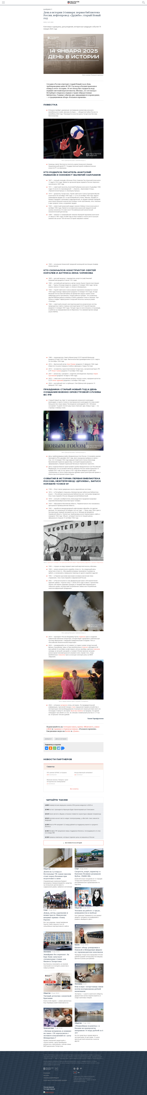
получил (85, 647)
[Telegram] (58, 748)
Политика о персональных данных (55, 1080)
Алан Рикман (71, 364)
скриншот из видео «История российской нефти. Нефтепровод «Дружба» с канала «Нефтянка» (75, 562)
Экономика (47, 952)
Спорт (46, 910)
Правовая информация (51, 1078)
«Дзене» (75, 731)
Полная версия (49, 1087)
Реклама (46, 1075)
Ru (75, 1072)
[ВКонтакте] (46, 748)
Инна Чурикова (57, 380)
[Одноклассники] (50, 748)
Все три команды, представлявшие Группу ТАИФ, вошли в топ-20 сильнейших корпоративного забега (56, 919)
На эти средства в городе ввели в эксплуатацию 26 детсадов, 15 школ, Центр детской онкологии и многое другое (89, 1033)
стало (74, 707)
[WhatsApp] (54, 748)
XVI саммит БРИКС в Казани (57, 773)
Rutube (68, 731)
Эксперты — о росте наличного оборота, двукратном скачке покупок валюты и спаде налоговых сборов (89, 992)
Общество (47, 869)
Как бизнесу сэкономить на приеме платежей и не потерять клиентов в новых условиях (56, 961)
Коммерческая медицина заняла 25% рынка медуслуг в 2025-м (68, 805)
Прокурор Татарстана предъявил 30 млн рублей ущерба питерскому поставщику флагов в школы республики (89, 952)
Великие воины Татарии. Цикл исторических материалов (57, 781)
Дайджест (48, 9)
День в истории (61, 739)
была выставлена (77, 711)
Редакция (47, 1073)
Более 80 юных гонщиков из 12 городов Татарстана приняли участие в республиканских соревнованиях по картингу (88, 877)
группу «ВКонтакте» (85, 727)
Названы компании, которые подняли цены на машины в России (69, 837)
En (78, 1072)
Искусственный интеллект (83, 773)
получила (96, 649)
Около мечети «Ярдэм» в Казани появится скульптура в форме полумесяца (73, 814)
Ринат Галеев (56, 371)
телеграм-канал (69, 727)
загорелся (64, 705)
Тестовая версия (49, 1089)
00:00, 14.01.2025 (48, 22)
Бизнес (77, 945)
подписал (82, 637)
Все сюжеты (74, 789)
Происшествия (49, 1028)
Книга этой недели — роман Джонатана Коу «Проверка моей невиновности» (57, 999)
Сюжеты (50, 766)
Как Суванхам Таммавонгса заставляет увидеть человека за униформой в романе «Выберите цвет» (88, 914)
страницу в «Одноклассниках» (65, 729)
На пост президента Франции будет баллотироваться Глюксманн (69, 809)
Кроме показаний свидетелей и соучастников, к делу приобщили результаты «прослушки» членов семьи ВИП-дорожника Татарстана (57, 1038)
